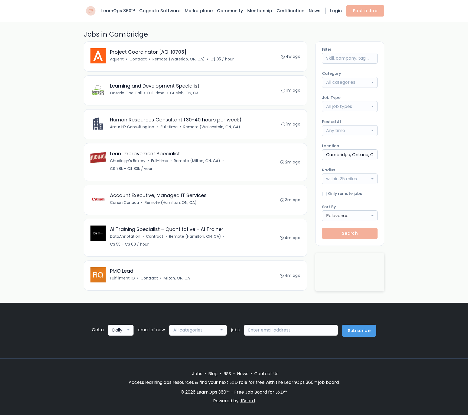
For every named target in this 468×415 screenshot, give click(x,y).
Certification (290, 11)
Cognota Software (159, 11)
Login (336, 11)
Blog (212, 374)
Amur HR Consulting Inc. (132, 127)
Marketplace (199, 11)
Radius (328, 170)
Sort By (329, 207)
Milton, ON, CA (177, 278)
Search (350, 233)
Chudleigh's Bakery (127, 160)
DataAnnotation (125, 236)
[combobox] (350, 82)
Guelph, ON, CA (184, 93)
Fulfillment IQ (122, 278)
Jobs (197, 374)
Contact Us (266, 374)
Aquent (117, 59)
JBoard (247, 401)
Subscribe (359, 330)
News (314, 11)
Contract (138, 59)
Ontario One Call (126, 93)
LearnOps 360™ (118, 11)
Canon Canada (124, 202)
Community (230, 11)
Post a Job (365, 11)
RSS (227, 374)
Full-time (155, 93)
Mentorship (259, 11)
